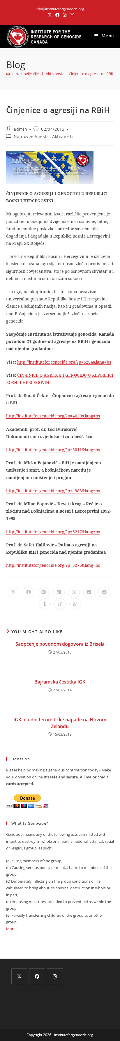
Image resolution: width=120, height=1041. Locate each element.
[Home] (8, 73)
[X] (19, 976)
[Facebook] (37, 976)
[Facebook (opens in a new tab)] (57, 14)
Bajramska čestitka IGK (59, 682)
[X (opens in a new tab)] (50, 14)
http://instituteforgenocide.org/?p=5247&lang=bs (53, 531)
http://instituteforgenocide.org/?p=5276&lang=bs (53, 565)
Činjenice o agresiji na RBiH (92, 73)
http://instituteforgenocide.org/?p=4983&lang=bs (53, 490)
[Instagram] (55, 976)
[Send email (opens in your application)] (71, 14)
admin (20, 129)
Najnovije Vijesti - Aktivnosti (43, 136)
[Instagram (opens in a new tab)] (64, 14)
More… (12, 928)
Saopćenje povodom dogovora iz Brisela (60, 644)
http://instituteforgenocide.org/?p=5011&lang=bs (53, 449)
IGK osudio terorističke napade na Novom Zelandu (59, 722)
